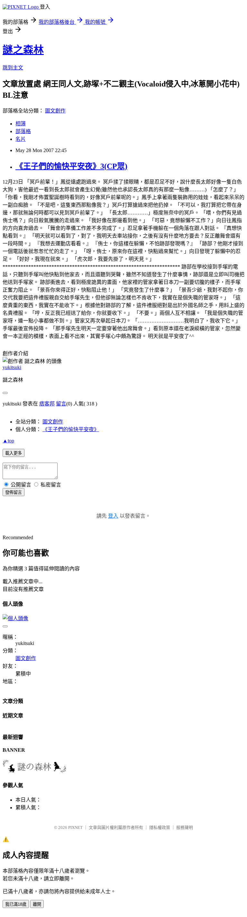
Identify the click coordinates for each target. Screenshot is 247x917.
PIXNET (75, 827)
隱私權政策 (159, 827)
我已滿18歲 (15, 904)
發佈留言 (13, 492)
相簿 (20, 123)
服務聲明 (184, 827)
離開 (37, 904)
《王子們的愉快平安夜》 (70, 429)
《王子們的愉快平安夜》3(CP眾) (71, 166)
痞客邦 (47, 403)
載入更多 (13, 453)
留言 (61, 403)
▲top (8, 440)
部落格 (23, 131)
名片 (20, 139)
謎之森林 (23, 50)
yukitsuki (12, 367)
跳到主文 (13, 67)
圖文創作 (55, 110)
